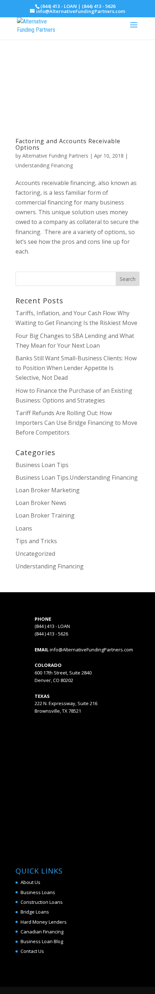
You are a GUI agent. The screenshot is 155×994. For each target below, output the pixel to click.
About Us (30, 882)
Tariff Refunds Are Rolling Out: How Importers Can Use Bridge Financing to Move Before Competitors (76, 422)
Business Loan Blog (42, 941)
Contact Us (32, 951)
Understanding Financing (44, 165)
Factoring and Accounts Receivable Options (67, 144)
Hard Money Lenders (44, 922)
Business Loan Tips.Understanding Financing (76, 477)
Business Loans (38, 892)
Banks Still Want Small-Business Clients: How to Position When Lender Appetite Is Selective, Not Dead (76, 368)
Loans (23, 528)
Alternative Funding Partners (55, 155)
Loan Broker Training (45, 515)
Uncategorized (35, 554)
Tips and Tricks (36, 541)
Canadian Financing (42, 931)
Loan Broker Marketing (47, 490)
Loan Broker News (40, 503)
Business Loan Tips (41, 465)
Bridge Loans (35, 912)
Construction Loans (42, 902)
